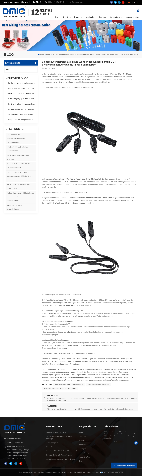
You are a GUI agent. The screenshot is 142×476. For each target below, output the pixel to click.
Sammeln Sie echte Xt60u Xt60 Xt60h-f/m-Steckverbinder (20, 166)
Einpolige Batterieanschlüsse (56, 432)
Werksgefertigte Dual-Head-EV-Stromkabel (18, 157)
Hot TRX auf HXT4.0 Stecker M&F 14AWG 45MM (18, 186)
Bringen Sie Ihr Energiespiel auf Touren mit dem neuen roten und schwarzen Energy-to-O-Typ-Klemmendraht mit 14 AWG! (22, 120)
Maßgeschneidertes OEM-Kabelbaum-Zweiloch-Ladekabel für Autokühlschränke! (22, 93)
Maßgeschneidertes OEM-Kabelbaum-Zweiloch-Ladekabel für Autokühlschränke (20, 197)
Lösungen (102, 17)
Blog (48, 55)
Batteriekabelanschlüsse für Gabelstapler (61, 459)
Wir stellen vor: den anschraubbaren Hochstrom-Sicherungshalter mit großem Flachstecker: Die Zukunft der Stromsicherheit (22, 114)
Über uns (67, 17)
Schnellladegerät (52, 443)
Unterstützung (116, 17)
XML (57, 472)
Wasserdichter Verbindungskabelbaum (69, 385)
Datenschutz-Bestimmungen (45, 472)
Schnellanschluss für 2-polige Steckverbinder (62, 451)
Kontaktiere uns (132, 17)
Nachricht (90, 17)
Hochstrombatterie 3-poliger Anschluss (59, 455)
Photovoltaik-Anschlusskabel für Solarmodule (60, 388)
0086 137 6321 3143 (56, 2)
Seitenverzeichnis (29, 472)
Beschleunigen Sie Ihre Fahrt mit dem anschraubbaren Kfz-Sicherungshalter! (22, 109)
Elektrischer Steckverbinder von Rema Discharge (59, 437)
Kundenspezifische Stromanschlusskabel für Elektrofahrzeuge (16, 138)
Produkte (78, 17)
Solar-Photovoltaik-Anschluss (98, 385)
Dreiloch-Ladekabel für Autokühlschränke (15, 207)
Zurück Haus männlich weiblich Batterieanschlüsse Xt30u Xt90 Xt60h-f (20, 176)
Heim (57, 17)
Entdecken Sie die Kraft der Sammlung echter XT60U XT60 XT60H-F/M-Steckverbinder (22, 88)
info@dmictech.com (76, 2)
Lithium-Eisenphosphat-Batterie (57, 447)
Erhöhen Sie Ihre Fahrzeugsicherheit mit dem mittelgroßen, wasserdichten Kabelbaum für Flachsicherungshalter (22, 104)
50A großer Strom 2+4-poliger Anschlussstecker (17, 149)
